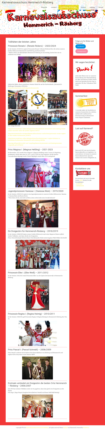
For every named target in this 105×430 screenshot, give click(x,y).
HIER (81, 180)
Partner (101, 7)
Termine (83, 7)
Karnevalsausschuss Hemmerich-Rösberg (27, 2)
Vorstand (53, 7)
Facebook (80, 46)
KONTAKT (79, 184)
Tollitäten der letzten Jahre (68, 7)
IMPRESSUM (80, 186)
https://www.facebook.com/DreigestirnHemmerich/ (23, 88)
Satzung (92, 7)
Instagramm (81, 51)
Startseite (44, 7)
